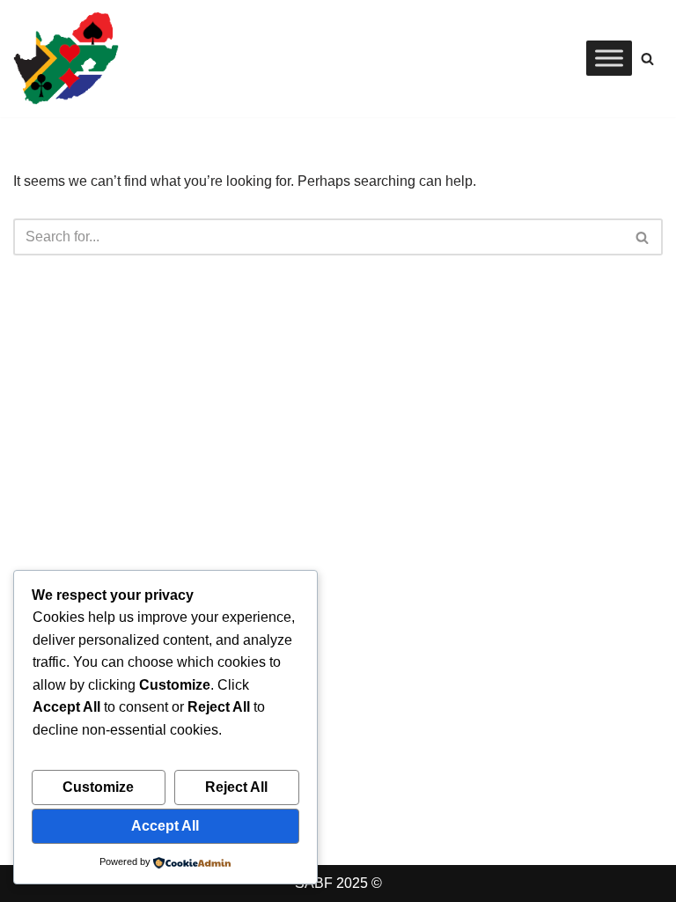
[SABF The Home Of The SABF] (66, 58)
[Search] (647, 58)
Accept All (165, 825)
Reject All (236, 787)
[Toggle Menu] (609, 58)
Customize (98, 787)
